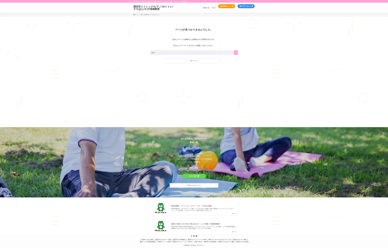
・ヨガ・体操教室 (194, 162)
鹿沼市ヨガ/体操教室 (179, 239)
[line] (194, 236)
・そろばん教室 (194, 156)
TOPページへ (194, 61)
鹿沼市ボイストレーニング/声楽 (197, 239)
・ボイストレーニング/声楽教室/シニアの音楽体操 (194, 159)
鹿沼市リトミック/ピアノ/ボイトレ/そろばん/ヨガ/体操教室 (153, 7)
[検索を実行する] (236, 52)
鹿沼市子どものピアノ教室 (163, 239)
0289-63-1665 (196, 171)
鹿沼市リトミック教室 (164, 241)
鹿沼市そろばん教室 (147, 239)
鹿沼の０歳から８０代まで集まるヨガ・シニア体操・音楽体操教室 (195, 224)
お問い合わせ (198, 241)
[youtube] (196, 236)
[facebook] (191, 236)
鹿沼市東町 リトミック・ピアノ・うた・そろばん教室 (192, 206)
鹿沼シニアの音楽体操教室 (148, 241)
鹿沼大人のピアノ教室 (239, 239)
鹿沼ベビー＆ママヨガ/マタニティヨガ (219, 239)
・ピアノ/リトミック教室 (194, 153)
